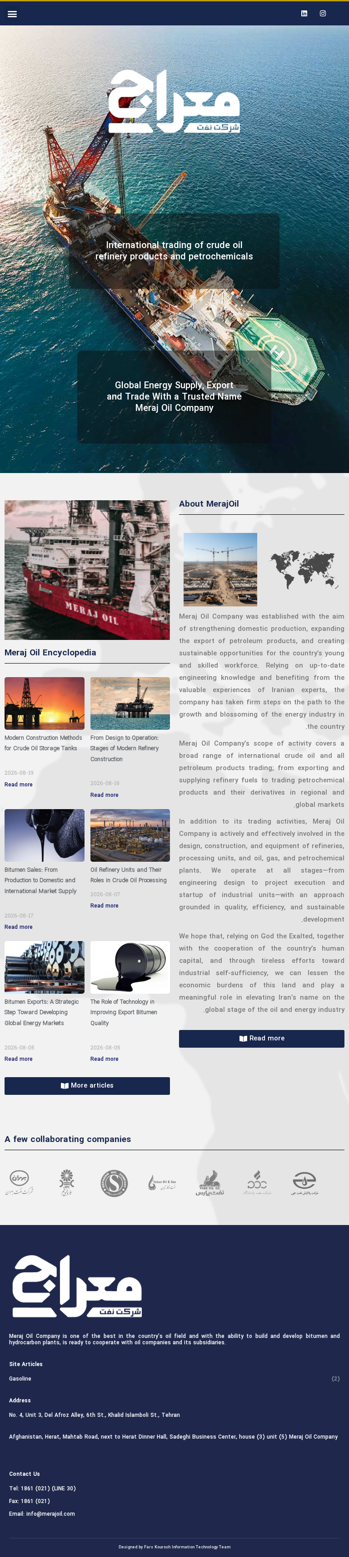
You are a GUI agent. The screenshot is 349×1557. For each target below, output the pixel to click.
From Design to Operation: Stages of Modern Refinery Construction (124, 748)
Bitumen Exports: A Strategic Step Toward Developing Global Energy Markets (42, 1012)
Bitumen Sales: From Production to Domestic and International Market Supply (40, 880)
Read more (19, 785)
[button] (12, 13)
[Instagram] (322, 13)
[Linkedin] (304, 13)
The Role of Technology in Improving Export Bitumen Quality (123, 1012)
